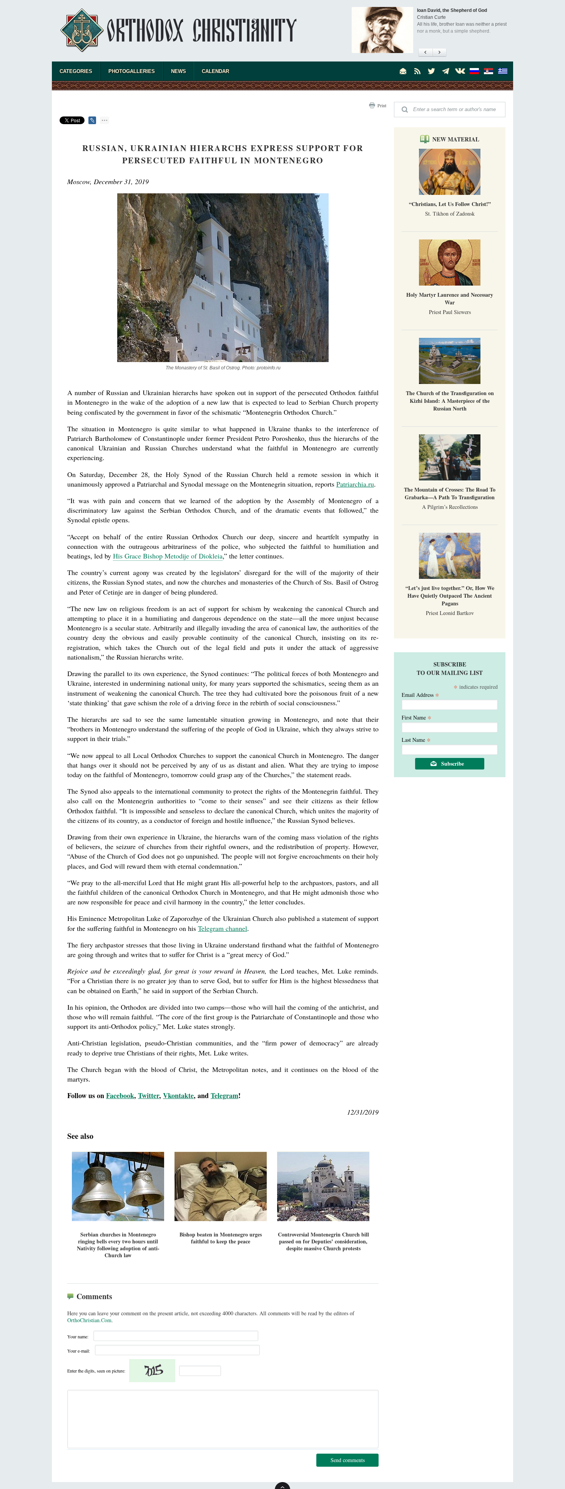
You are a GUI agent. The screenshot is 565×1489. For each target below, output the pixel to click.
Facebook (120, 1095)
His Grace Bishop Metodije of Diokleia (168, 555)
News (178, 71)
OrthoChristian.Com (89, 1320)
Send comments (348, 1460)
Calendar (215, 71)
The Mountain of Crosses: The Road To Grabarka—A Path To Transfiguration (449, 493)
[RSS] (417, 71)
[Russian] (474, 71)
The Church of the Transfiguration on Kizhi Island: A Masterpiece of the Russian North (450, 400)
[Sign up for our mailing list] (403, 71)
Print (381, 105)
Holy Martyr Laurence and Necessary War (449, 298)
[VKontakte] (460, 71)
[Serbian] (488, 71)
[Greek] (502, 71)
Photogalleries (131, 71)
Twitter (148, 1095)
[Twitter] (431, 71)
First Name (417, 717)
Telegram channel (222, 928)
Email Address (420, 694)
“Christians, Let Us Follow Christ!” (450, 204)
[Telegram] (446, 71)
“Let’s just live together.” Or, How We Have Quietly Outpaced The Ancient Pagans (449, 595)
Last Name (416, 739)
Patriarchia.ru (355, 484)
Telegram (224, 1095)
